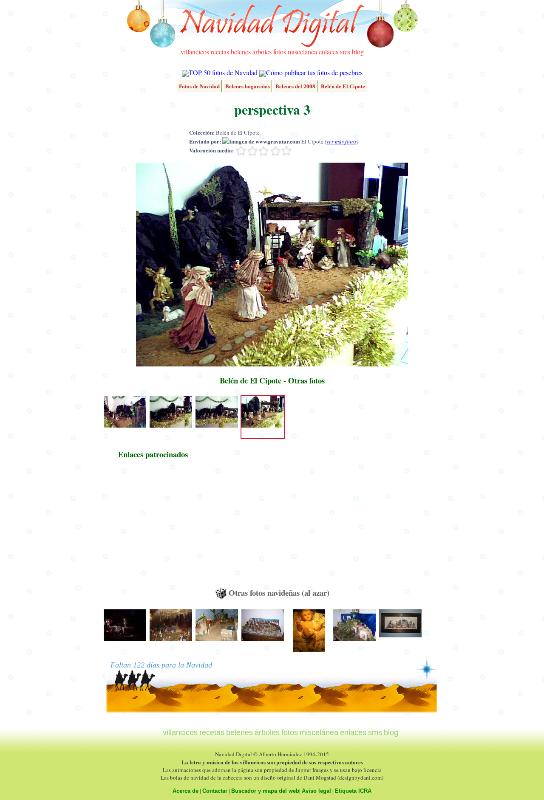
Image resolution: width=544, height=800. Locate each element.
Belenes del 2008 (295, 86)
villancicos (195, 51)
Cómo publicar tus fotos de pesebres (314, 72)
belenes (241, 51)
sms (345, 51)
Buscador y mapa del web (265, 791)
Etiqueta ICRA (353, 791)
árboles (262, 51)
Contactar (214, 791)
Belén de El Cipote (343, 86)
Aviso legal (316, 791)
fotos (279, 51)
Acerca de (185, 791)
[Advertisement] (153, 527)
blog (358, 51)
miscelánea (302, 51)
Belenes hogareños (247, 86)
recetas (220, 51)
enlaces (328, 51)
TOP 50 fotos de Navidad (223, 72)
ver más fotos (341, 141)
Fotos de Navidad (199, 86)
